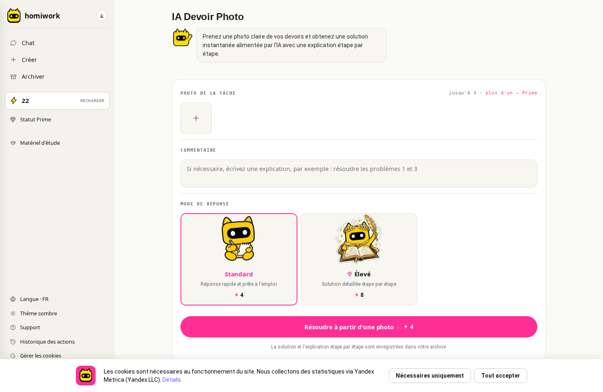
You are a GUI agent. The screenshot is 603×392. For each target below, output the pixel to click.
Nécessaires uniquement (430, 375)
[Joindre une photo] (196, 118)
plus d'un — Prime (511, 93)
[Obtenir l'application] (101, 15)
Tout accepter (500, 375)
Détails (171, 379)
